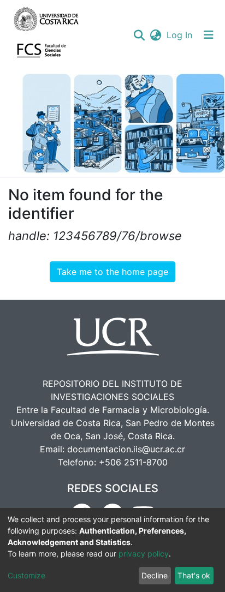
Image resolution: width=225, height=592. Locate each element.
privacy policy (144, 553)
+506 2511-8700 (133, 462)
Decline (154, 575)
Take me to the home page (112, 271)
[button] (155, 34)
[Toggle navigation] (208, 35)
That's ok (193, 575)
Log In (180, 34)
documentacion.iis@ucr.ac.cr (126, 449)
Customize (26, 575)
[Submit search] (139, 34)
